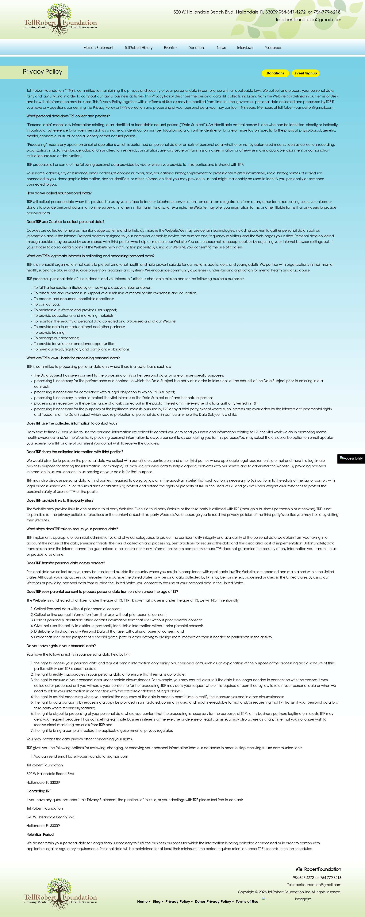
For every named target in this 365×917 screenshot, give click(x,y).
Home (142, 901)
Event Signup (306, 73)
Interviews (245, 48)
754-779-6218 (326, 12)
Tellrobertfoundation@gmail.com (308, 20)
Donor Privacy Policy (213, 901)
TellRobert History (138, 48)
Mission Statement (98, 48)
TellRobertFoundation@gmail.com (305, 108)
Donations (196, 48)
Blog (156, 901)
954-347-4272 (292, 12)
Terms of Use (247, 901)
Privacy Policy (177, 901)
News (221, 48)
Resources (273, 48)
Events (169, 48)
